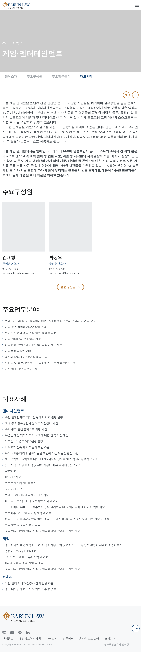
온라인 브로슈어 (89, 638)
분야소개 (11, 76)
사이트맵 (51, 638)
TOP (135, 628)
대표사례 (86, 76)
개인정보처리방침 (30, 638)
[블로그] (4, 632)
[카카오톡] (20, 632)
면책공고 (7, 638)
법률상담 (68, 638)
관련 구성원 (68, 287)
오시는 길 (110, 638)
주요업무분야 (61, 76)
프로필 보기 (21, 246)
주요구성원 (34, 76)
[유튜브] (12, 632)
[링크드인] (28, 632)
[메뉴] (137, 5)
